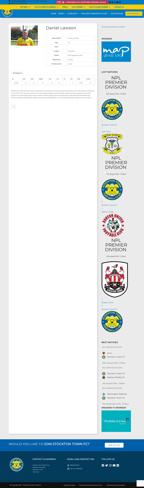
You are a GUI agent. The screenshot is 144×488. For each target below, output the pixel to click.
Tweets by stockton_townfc (113, 27)
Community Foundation (45, 7)
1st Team (24, 7)
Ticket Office (133, 14)
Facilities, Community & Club (94, 14)
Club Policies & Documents (115, 485)
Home (53, 14)
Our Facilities (77, 7)
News (65, 7)
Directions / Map (69, 485)
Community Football (98, 7)
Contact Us (119, 7)
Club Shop (72, 14)
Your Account (117, 14)
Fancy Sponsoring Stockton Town (90, 485)
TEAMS (61, 14)
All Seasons (17, 73)
